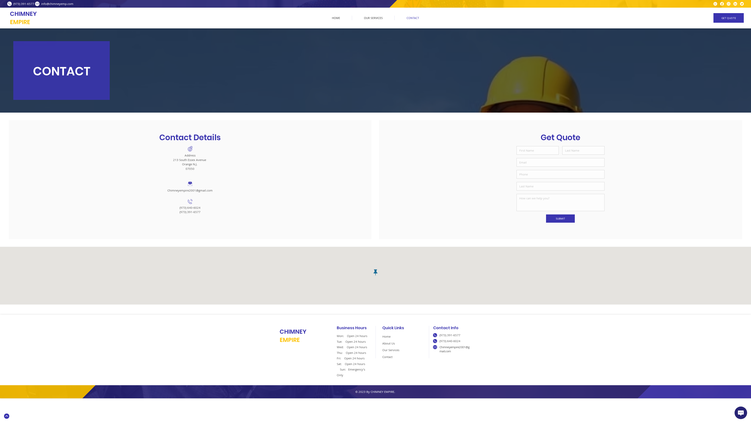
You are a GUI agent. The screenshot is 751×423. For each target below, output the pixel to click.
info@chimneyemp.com (57, 4)
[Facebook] (722, 4)
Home (386, 336)
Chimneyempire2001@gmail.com (190, 190)
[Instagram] (728, 4)
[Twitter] (742, 4)
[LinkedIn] (735, 4)
